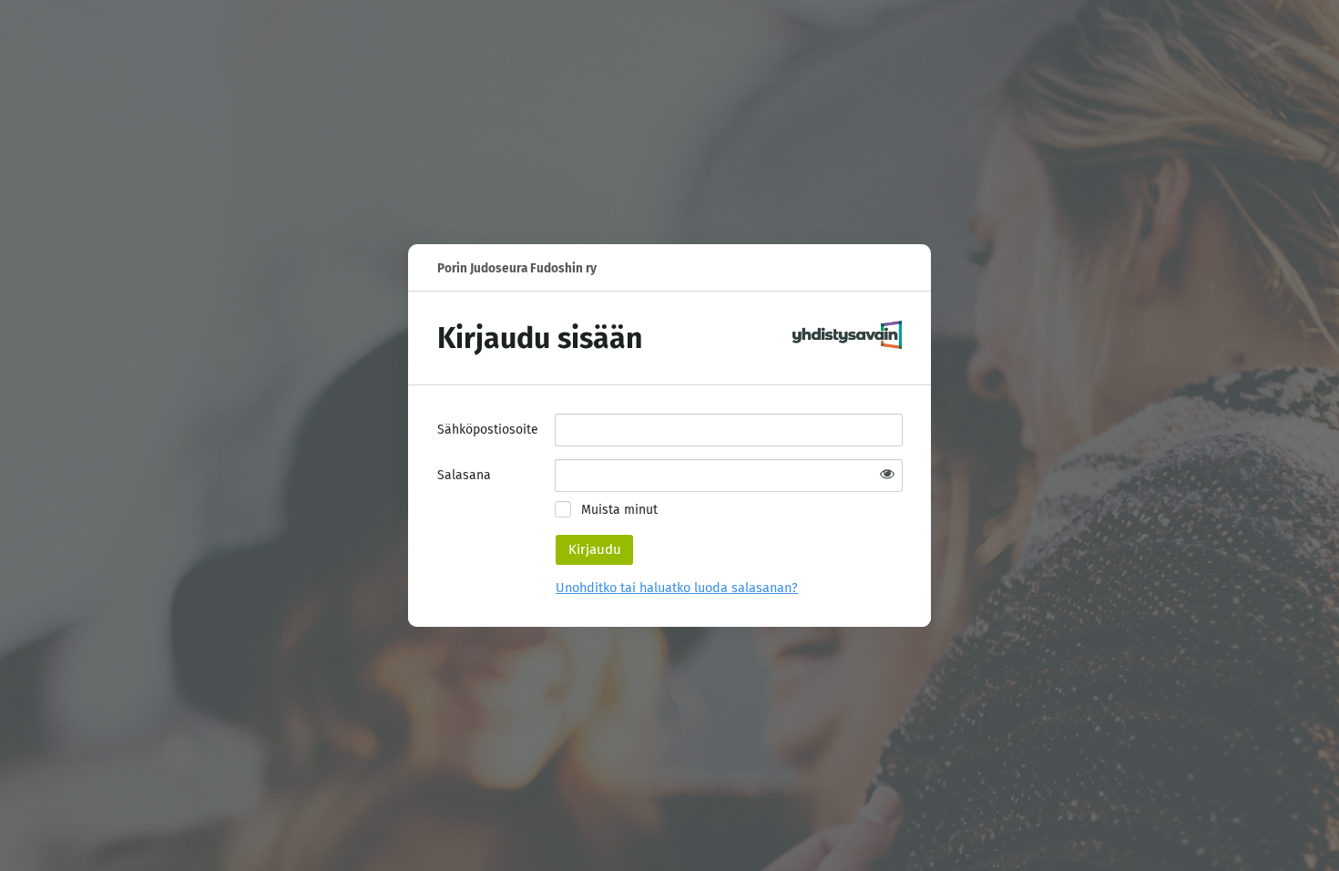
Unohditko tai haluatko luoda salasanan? (677, 588)
